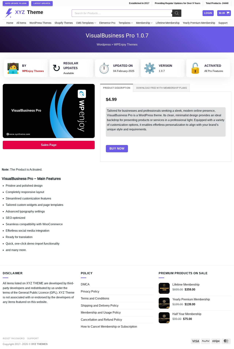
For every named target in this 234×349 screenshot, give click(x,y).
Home (9, 22)
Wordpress (104, 44)
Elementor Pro (107, 22)
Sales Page (48, 144)
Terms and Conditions (95, 298)
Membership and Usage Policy (101, 312)
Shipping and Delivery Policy (99, 305)
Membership (143, 22)
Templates (124, 22)
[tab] (116, 88)
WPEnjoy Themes (125, 44)
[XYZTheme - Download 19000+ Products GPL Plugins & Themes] (27, 13)
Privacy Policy (90, 291)
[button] (224, 13)
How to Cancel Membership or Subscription (109, 326)
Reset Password (14, 338)
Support (223, 22)
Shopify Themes (64, 22)
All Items (21, 22)
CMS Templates (85, 22)
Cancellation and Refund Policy (101, 319)
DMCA (85, 284)
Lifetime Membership (168, 22)
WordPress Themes (40, 22)
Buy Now (117, 148)
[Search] (176, 13)
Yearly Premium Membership (199, 22)
